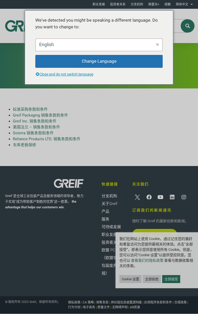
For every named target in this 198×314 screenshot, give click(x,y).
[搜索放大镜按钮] (188, 26)
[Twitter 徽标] (137, 197)
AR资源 (135, 307)
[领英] (172, 197)
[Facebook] (149, 197)
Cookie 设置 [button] (130, 279)
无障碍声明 (120, 307)
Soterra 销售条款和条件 (33, 133)
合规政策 (180, 302)
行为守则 (74, 307)
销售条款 (102, 302)
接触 (167, 4)
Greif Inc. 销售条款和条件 (34, 121)
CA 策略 (88, 302)
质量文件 (103, 307)
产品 (105, 211)
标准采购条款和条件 (31, 109)
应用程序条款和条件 (158, 302)
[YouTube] (160, 197)
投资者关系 (118, 4)
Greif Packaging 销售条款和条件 (40, 115)
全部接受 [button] (171, 279)
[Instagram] (184, 197)
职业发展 (99, 4)
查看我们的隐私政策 (147, 260)
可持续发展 (111, 227)
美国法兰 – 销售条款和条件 (36, 127)
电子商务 (89, 307)
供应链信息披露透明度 (126, 302)
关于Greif (109, 203)
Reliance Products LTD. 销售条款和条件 (46, 139)
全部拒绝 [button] (152, 279)
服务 (105, 219)
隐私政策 (74, 302)
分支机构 (137, 4)
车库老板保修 (24, 145)
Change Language (99, 61)
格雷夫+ (153, 4)
